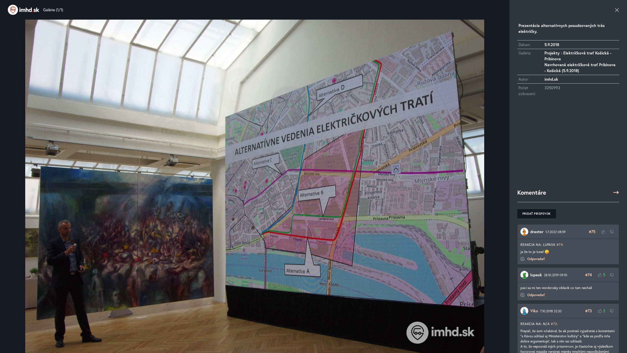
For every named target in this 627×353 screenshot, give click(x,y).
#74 (559, 244)
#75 (592, 231)
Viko (534, 310)
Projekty (552, 52)
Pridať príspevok (536, 213)
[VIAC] (616, 192)
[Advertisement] (568, 145)
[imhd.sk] (23, 10)
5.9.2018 (551, 44)
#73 (588, 310)
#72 (554, 323)
